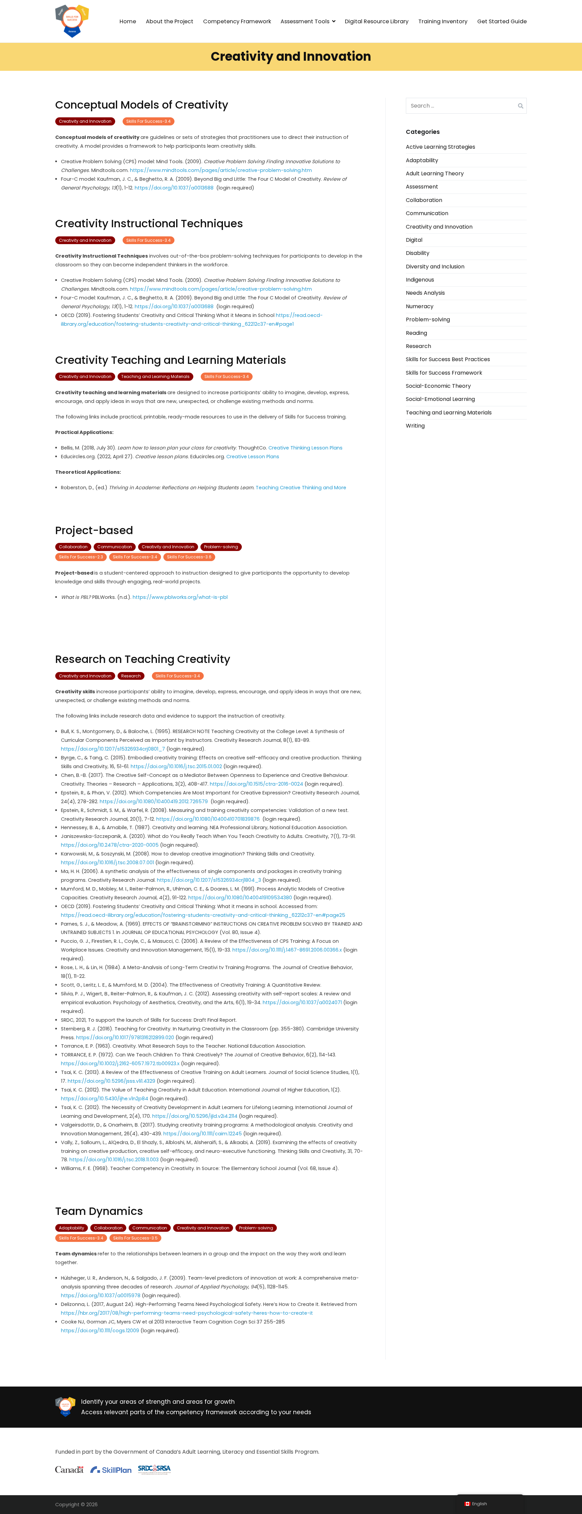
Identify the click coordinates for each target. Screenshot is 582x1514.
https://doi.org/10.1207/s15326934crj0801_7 (113, 749)
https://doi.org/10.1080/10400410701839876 (208, 819)
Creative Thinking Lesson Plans (305, 447)
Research (131, 676)
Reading (416, 333)
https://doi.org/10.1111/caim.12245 (203, 1133)
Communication (114, 547)
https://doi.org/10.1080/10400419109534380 (240, 897)
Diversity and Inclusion (435, 266)
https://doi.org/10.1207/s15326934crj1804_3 (209, 880)
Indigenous (420, 280)
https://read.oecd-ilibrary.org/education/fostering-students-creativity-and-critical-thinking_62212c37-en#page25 (203, 915)
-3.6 (189, 557)
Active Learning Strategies (440, 147)
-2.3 (81, 557)
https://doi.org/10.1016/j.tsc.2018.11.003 (114, 1159)
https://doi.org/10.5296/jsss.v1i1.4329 (112, 1081)
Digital (414, 240)
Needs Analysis (425, 293)
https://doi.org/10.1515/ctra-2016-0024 (257, 784)
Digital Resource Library (377, 21)
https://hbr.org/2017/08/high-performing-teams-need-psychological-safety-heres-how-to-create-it (187, 1313)
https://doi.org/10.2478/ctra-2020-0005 (110, 845)
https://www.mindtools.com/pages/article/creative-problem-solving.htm (221, 170)
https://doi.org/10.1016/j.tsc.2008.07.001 (107, 862)
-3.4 (148, 121)
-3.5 (135, 1238)
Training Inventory (442, 21)
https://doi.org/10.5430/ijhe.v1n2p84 (105, 1098)
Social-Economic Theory (438, 386)
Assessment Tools (305, 21)
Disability (417, 253)
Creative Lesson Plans (252, 456)
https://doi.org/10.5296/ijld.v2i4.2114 (195, 1116)
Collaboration (73, 547)
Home (128, 21)
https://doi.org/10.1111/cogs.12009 (100, 1330)
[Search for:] (466, 106)
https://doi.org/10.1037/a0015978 (101, 1295)
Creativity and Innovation (85, 121)
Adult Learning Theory (435, 173)
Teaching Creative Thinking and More (301, 487)
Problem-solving (221, 547)
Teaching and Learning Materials (155, 376)
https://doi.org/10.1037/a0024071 (302, 1002)
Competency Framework (237, 21)
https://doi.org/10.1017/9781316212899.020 (125, 1037)
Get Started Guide (502, 21)
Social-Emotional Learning (440, 399)
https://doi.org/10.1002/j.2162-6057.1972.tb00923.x (121, 1063)
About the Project (169, 21)
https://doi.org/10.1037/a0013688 (175, 187)
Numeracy (419, 306)
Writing (415, 426)
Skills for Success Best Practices (448, 359)
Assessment (422, 187)
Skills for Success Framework (444, 373)
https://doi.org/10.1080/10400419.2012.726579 (155, 801)
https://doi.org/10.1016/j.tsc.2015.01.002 (177, 766)
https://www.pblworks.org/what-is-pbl (180, 597)
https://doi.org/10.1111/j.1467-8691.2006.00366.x (287, 950)
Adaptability (71, 1228)
